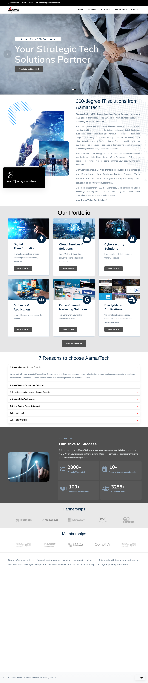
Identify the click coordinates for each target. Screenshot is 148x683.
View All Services (74, 343)
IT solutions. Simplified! (29, 69)
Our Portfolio (105, 10)
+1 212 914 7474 (26, 3)
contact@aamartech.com (49, 3)
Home (80, 10)
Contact (134, 10)
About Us (91, 10)
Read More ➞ (22, 268)
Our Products (121, 10)
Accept (140, 677)
